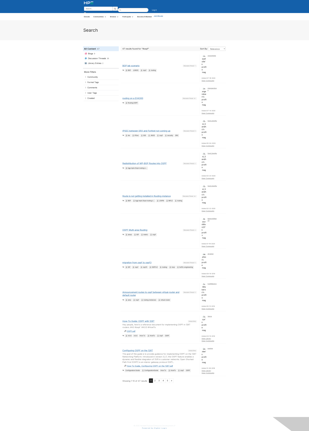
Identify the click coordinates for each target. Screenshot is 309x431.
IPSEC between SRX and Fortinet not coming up (146, 131)
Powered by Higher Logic (154, 428)
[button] (99, 16)
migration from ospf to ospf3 (136, 262)
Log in (154, 10)
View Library (206, 339)
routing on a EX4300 (132, 98)
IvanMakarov (212, 284)
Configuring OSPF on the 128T (137, 350)
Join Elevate (158, 16)
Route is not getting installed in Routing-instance (146, 196)
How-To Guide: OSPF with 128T (138, 321)
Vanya (210, 316)
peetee (210, 348)
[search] (115, 9)
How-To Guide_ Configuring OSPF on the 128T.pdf (150, 366)
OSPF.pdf (131, 331)
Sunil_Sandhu (212, 121)
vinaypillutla (212, 56)
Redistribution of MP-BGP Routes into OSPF (144, 163)
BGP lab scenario (131, 65)
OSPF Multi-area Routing (134, 230)
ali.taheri (211, 254)
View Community (208, 81)
